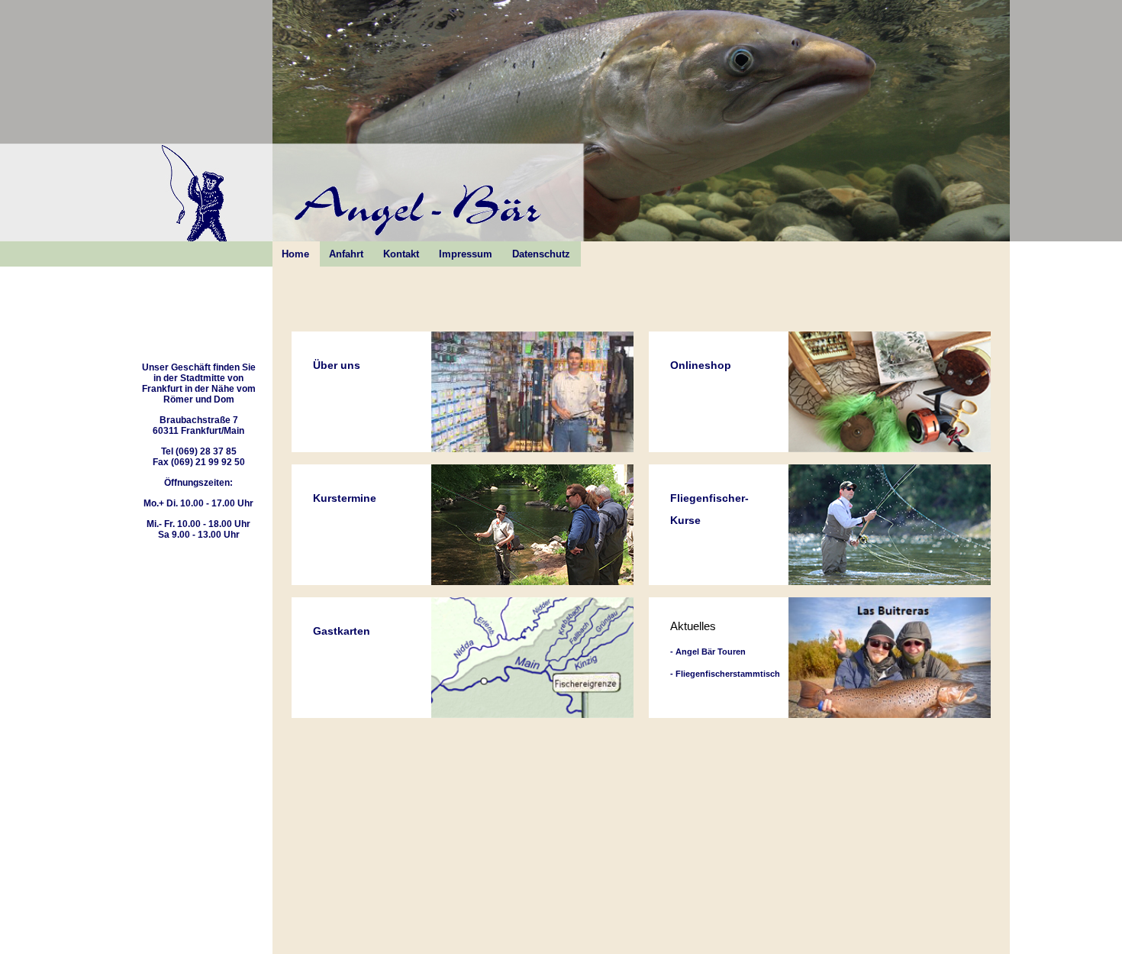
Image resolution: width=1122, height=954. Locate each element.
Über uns (336, 365)
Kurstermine (344, 498)
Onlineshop (700, 365)
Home (295, 254)
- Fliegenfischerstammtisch (725, 673)
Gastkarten (341, 631)
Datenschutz (541, 254)
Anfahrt (346, 254)
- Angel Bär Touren (708, 651)
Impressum (465, 254)
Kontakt (401, 254)
